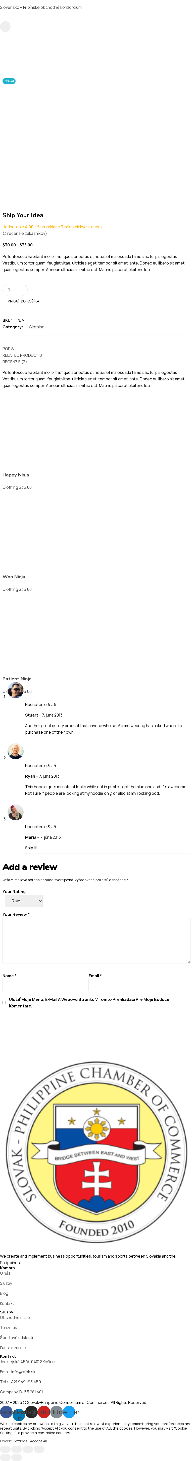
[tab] (94, 348)
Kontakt (7, 1303)
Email (95, 976)
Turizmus (8, 1327)
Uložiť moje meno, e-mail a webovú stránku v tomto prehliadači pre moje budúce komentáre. (89, 1003)
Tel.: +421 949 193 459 (20, 1382)
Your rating (14, 891)
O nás (5, 1273)
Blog (4, 1293)
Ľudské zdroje (13, 1347)
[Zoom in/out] (39, 1449)
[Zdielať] (16, 1449)
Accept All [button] (38, 1441)
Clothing (36, 327)
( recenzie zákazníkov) (25, 233)
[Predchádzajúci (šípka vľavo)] (5, 1457)
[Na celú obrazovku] (28, 1449)
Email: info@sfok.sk (17, 1372)
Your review (16, 914)
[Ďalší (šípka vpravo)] (16, 1457)
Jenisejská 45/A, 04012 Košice (27, 1361)
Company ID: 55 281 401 (21, 1392)
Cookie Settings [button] (13, 1441)
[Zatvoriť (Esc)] (5, 1449)
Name (10, 976)
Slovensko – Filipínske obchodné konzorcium (41, 7)
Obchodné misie (15, 1317)
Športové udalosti (16, 1337)
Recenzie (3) (15, 362)
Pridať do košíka (23, 301)
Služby (6, 1283)
